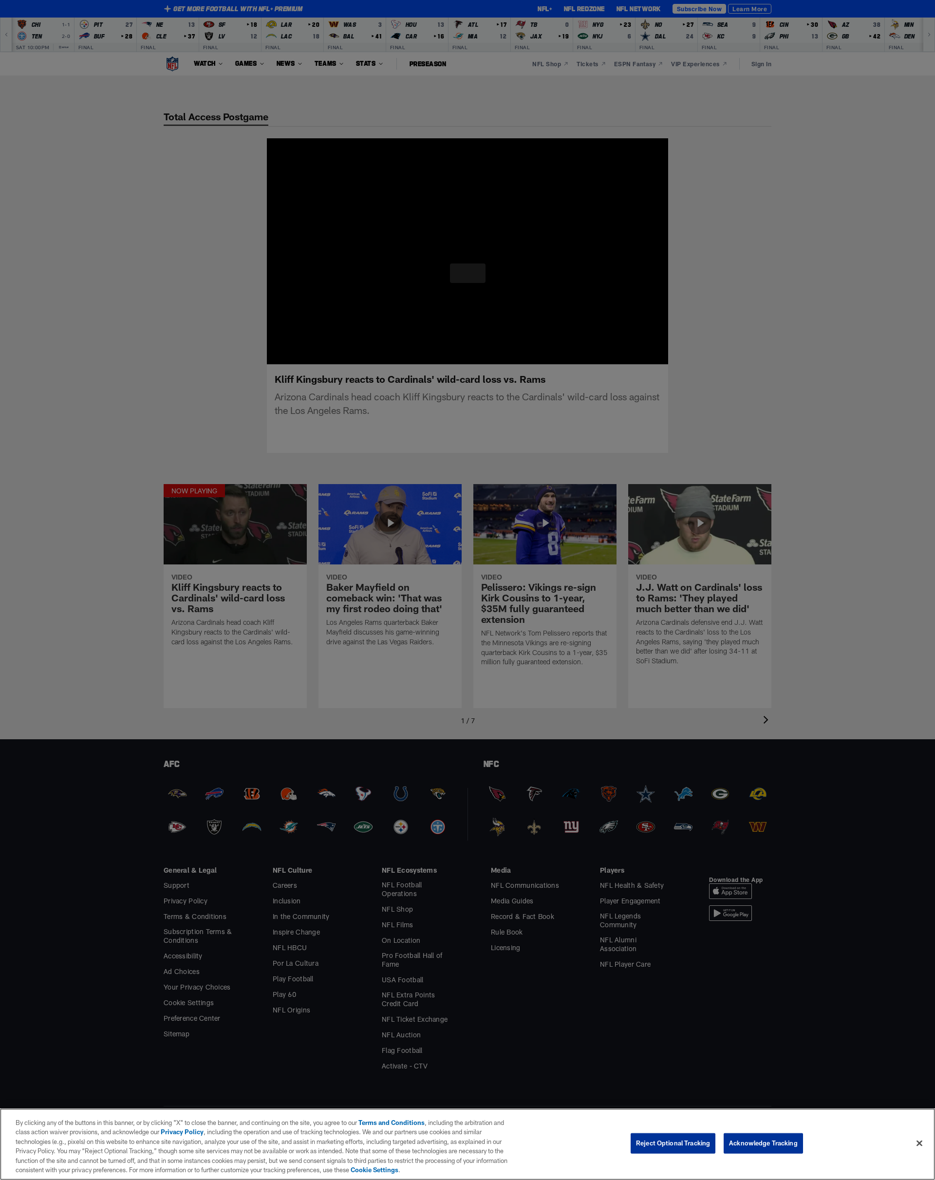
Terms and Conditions (387, 1122)
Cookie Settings (253, 1170)
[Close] (919, 1143)
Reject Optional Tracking (673, 1143)
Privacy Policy (162, 1132)
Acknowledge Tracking (763, 1143)
